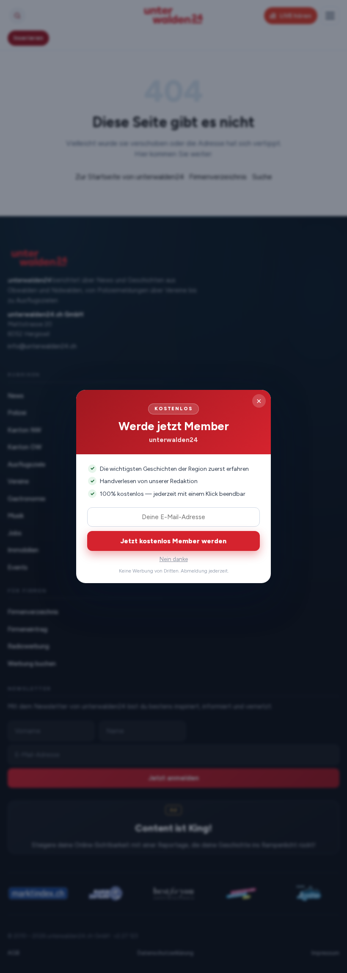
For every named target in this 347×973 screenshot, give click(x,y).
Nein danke (174, 559)
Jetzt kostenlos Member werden (173, 541)
